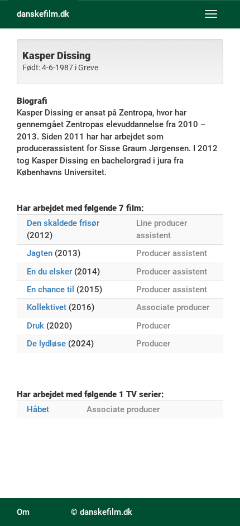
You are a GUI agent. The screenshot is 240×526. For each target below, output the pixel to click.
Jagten (39, 253)
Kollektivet (46, 307)
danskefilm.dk (43, 14)
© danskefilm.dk (101, 512)
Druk (35, 326)
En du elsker (49, 272)
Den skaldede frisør (63, 223)
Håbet (38, 409)
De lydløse (46, 344)
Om (23, 512)
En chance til (50, 289)
